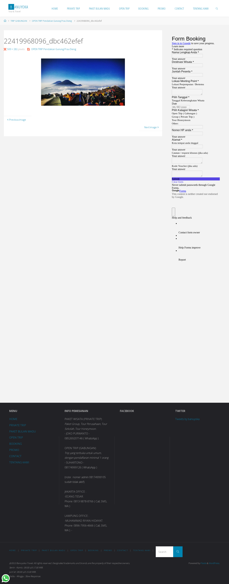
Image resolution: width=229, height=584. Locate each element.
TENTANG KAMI (19, 462)
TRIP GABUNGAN (19, 20)
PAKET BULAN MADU (22, 431)
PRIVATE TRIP (17, 425)
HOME (13, 419)
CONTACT (15, 456)
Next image (150, 127)
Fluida (203, 563)
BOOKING (15, 444)
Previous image (17, 119)
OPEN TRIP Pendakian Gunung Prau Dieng (52, 20)
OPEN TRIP (16, 437)
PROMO (14, 450)
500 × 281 (12, 49)
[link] (216, 8)
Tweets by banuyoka (187, 419)
